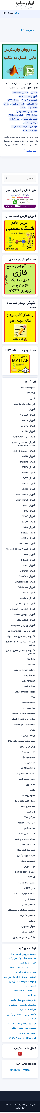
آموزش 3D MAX (27, 415)
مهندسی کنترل (31, 122)
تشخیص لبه (29, 762)
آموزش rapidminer (27, 571)
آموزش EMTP (29, 478)
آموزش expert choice (28, 96)
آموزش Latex (29, 527)
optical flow (32, 104)
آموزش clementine (20, 92)
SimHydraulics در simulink (23, 719)
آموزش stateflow (27, 598)
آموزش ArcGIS (28, 431)
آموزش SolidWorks (26, 587)
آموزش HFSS (29, 511)
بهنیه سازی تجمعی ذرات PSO (21, 741)
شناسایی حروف (28, 861)
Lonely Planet (29, 675)
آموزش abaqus (28, 420)
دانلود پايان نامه (27, 795)
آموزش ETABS (28, 489)
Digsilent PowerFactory (24, 670)
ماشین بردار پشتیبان (26, 882)
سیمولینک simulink (26, 822)
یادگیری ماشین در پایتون (24, 937)
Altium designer (28, 387)
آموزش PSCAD (28, 560)
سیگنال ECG (32, 115)
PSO (33, 697)
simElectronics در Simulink (23, 713)
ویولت (32, 921)
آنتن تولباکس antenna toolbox (21, 631)
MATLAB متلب (28, 681)
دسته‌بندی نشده (28, 806)
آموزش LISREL (28, 532)
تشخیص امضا (28, 751)
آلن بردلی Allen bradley (24, 404)
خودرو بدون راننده (27, 779)
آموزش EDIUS (28, 472)
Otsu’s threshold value (25, 692)
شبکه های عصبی (30, 119)
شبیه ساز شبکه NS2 (26, 850)
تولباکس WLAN (28, 768)
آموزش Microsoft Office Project (20, 549)
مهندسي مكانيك (30, 130)
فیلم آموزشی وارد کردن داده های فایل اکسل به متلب (22, 85)
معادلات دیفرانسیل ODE (24, 893)
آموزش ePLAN (28, 483)
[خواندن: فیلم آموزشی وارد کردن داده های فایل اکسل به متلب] (20, 62)
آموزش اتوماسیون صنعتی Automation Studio (23, 444)
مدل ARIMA (15, 119)
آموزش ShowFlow (29, 100)
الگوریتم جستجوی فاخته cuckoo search (20, 643)
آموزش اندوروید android (24, 451)
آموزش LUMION (28, 538)
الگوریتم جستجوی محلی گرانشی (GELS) (20, 652)
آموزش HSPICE (28, 516)
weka (6, 104)
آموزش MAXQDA (27, 543)
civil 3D (31, 664)
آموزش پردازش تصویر (25, 603)
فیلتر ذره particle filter (25, 872)
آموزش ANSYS (28, 426)
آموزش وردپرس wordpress (23, 625)
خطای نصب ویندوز (26, 1033)
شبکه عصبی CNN (16, 115)
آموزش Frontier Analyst (24, 500)
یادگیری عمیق (28, 932)
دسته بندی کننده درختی (27, 111)
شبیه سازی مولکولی (26, 855)
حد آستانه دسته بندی (25, 773)
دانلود (22, 107)
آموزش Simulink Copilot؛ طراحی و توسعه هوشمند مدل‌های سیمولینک (20, 981)
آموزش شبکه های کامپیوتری (22, 609)
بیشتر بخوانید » (31, 151)
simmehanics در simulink (24, 724)
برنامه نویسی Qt (27, 735)
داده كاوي (33, 107)
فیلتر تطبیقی (29, 866)
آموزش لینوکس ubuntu (24, 614)
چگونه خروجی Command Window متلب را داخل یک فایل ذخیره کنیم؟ (22, 958)
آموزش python (28, 565)
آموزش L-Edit (28, 521)
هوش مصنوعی (28, 926)
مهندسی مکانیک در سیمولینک (24, 126)
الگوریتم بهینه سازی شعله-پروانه (21, 636)
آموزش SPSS (13, 100)
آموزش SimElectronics (25, 582)
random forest (18, 104)
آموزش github (29, 505)
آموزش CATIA (28, 456)
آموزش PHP (29, 554)
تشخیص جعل (28, 757)
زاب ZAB (31, 812)
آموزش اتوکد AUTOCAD (24, 436)
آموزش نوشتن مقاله (26, 620)
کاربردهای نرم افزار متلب (23, 1000)
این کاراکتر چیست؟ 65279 (22, 1038)
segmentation (29, 708)
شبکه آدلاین (29, 828)
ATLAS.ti (31, 393)
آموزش (34, 92)
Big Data (31, 659)
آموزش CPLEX (28, 467)
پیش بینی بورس (27, 746)
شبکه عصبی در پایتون (25, 839)
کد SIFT (31, 877)
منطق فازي (30, 899)
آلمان (32, 398)
